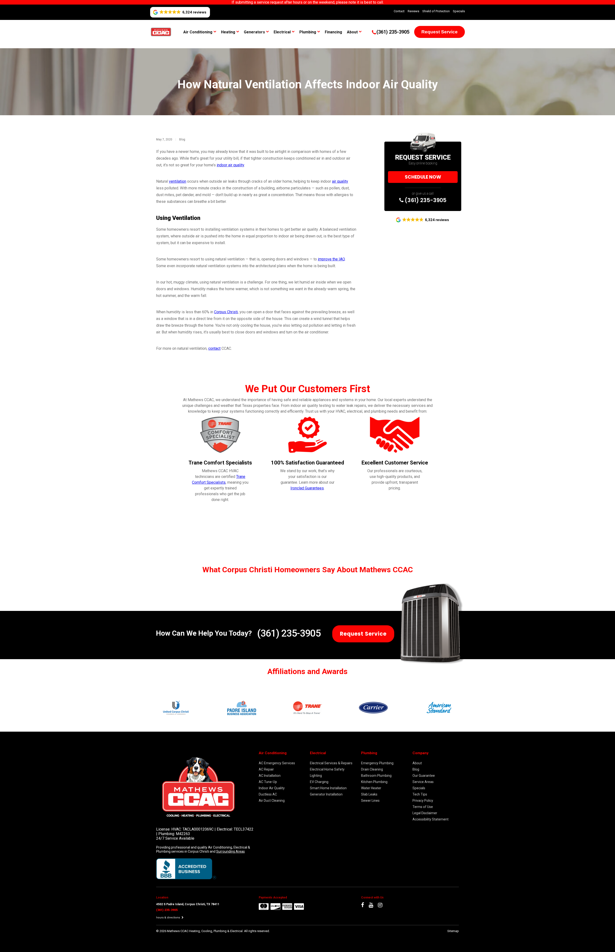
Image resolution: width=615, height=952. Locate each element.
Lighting (316, 775)
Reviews (413, 11)
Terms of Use (422, 807)
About (352, 32)
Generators (254, 32)
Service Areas (423, 782)
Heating (228, 32)
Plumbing (307, 32)
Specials (459, 11)
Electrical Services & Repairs (331, 763)
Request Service (439, 31)
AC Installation (270, 775)
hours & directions (168, 917)
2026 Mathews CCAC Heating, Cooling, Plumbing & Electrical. (202, 931)
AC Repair (266, 769)
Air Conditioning (197, 32)
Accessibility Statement (430, 819)
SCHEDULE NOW (423, 177)
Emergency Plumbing (377, 763)
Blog (182, 139)
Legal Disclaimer (424, 813)
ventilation (177, 181)
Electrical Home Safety (327, 769)
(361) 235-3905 (425, 200)
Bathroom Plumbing (376, 775)
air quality (340, 181)
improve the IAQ (331, 259)
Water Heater (371, 788)
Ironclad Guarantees (307, 488)
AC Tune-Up (268, 782)
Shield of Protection (436, 11)
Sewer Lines (370, 800)
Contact (399, 11)
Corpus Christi (226, 312)
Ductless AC (268, 794)
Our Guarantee (423, 775)
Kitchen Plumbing (374, 782)
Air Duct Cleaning (272, 800)
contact (214, 348)
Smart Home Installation (328, 788)
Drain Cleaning (372, 769)
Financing (333, 32)
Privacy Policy (422, 800)
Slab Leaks (369, 794)
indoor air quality (230, 165)
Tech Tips (419, 794)
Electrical (282, 32)
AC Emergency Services (277, 763)
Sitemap (453, 931)
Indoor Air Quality (272, 788)
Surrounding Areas (230, 851)
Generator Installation (326, 794)
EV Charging (319, 782)
